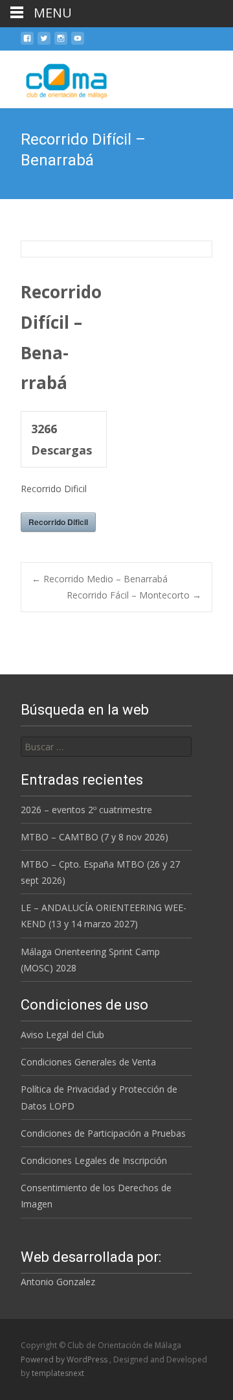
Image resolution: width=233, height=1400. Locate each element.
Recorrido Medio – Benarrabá (100, 579)
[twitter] (44, 43)
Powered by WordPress (65, 1359)
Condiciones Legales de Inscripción (94, 1160)
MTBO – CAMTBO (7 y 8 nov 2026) (94, 837)
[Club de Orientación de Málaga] (58, 76)
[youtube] (77, 43)
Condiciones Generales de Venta (88, 1062)
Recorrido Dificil (58, 522)
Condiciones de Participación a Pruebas (103, 1133)
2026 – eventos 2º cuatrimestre (86, 809)
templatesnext (58, 1373)
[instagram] (60, 43)
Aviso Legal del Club (62, 1034)
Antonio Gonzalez (58, 1281)
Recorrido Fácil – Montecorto (134, 595)
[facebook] (27, 43)
